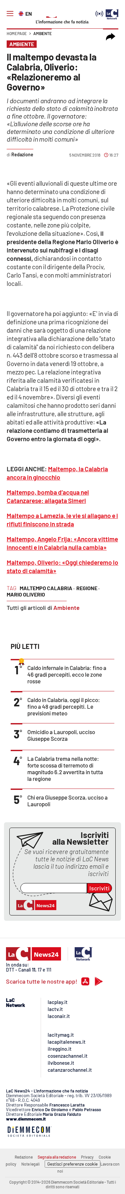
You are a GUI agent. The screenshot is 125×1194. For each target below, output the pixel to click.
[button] (110, 37)
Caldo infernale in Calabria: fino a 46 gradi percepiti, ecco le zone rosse (66, 674)
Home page (17, 33)
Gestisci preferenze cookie (72, 1164)
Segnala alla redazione (57, 1157)
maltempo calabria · (47, 588)
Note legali (30, 1164)
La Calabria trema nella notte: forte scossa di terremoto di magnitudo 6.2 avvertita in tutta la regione (65, 768)
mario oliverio (26, 594)
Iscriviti (99, 888)
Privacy (87, 1157)
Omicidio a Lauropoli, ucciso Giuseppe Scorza (61, 735)
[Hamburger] (10, 13)
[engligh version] (21, 13)
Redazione (24, 1157)
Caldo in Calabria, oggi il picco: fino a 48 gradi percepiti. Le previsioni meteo (63, 706)
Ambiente (42, 33)
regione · (88, 588)
